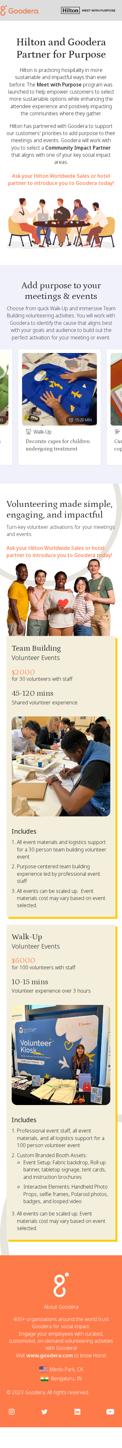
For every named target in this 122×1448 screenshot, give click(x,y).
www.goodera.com (49, 1355)
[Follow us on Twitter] (44, 1412)
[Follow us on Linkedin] (77, 1412)
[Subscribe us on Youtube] (110, 1412)
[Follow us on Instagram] (12, 1412)
